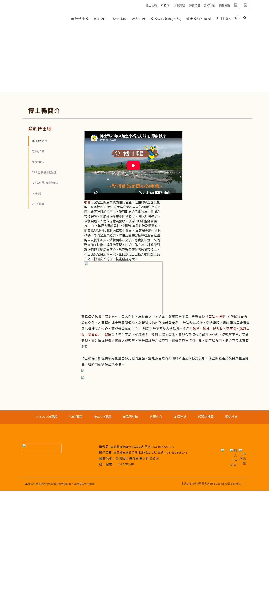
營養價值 (194, 5)
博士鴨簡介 (40, 141)
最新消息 (101, 19)
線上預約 (151, 5)
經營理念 (38, 162)
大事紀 (36, 193)
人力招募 (38, 203)
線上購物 (120, 19)
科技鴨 (165, 5)
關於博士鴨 (80, 19)
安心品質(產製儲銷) (46, 182)
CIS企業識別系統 (44, 172)
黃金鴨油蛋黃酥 (198, 19)
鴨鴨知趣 (179, 5)
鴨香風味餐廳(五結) (166, 19)
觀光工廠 (139, 19)
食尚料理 (209, 5)
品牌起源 (38, 151)
